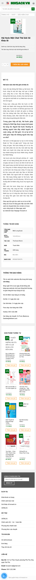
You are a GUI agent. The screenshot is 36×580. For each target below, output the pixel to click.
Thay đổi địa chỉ (6, 547)
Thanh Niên (16, 245)
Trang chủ (5, 15)
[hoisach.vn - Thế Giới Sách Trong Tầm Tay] (18, 3)
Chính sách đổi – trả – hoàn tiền (11, 522)
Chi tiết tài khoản (6, 540)
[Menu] (2, 3)
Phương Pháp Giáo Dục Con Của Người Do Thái (24, 355)
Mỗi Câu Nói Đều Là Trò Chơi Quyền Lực (11, 387)
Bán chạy (6, 49)
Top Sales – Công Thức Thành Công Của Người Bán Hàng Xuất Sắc (10, 454)
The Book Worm (18, 241)
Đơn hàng (4, 543)
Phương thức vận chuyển (9, 529)
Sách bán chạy (23, 15)
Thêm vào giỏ (11, 365)
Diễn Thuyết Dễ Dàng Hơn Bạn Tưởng (10, 421)
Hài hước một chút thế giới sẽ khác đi (19, 49)
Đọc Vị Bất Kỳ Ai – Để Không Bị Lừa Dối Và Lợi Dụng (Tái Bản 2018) (10, 356)
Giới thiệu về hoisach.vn (8, 504)
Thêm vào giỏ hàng (20, 64)
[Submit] (33, 9)
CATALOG (4, 508)
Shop (14, 15)
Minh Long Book (17, 231)
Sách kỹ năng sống (20, 46)
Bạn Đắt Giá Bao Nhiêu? (23, 420)
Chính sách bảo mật (7, 501)
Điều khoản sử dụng (7, 497)
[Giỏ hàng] (33, 3)
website (7, 211)
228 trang (15, 250)
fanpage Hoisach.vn (20, 211)
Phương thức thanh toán (9, 526)
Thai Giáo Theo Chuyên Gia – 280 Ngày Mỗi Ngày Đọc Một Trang (24, 389)
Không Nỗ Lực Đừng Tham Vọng (24, 452)
